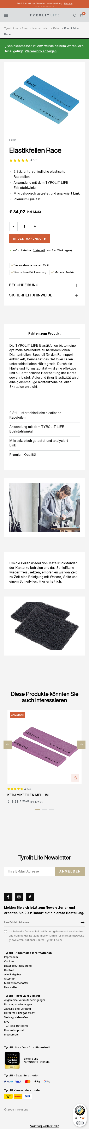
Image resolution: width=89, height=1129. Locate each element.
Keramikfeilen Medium (28, 794)
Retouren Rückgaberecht (19, 1013)
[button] (75, 778)
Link (12, 445)
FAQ (7, 1021)
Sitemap (9, 978)
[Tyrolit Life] (44, 15)
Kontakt (9, 970)
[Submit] (82, 922)
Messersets (11, 1034)
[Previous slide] (8, 745)
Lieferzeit (39, 250)
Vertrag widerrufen (16, 1017)
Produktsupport (14, 1030)
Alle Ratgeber (12, 974)
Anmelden (70, 871)
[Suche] (75, 15)
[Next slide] (81, 745)
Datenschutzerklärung (18, 965)
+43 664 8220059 (16, 1026)
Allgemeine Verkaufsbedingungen (25, 1000)
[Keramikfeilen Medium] (44, 747)
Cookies (9, 961)
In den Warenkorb (29, 238)
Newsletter (11, 987)
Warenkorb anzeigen (41, 51)
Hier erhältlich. (51, 581)
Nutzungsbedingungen (18, 1004)
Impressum (11, 957)
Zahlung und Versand (17, 1008)
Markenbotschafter (16, 983)
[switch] (80, 1123)
